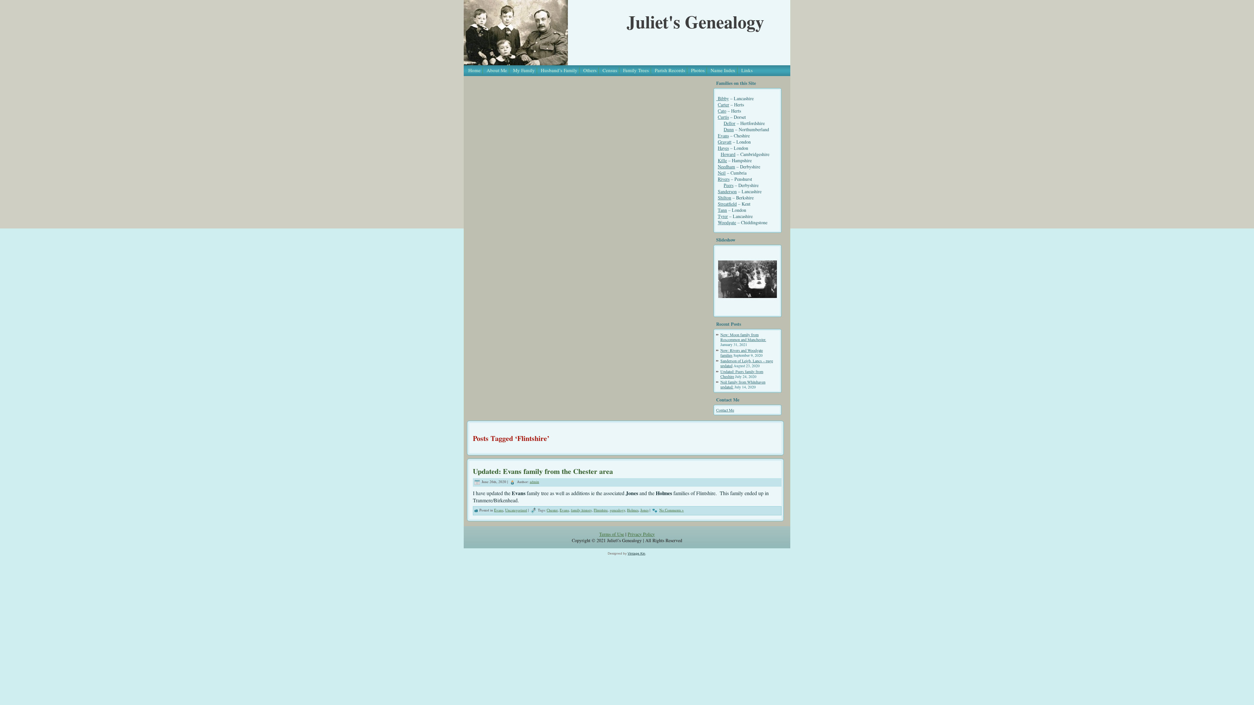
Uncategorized (516, 510)
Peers (728, 185)
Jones (644, 510)
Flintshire (601, 510)
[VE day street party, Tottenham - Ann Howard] (747, 279)
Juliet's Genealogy (695, 21)
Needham (726, 167)
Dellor (729, 123)
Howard (728, 154)
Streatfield (727, 204)
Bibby (722, 98)
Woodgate (727, 222)
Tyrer (723, 216)
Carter (723, 105)
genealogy (617, 510)
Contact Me (725, 410)
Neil (722, 173)
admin (534, 481)
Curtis (723, 117)
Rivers (724, 179)
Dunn (729, 129)
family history (581, 510)
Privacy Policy (641, 534)
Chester (552, 510)
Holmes (632, 510)
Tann (722, 210)
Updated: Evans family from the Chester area (543, 471)
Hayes (723, 148)
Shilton (724, 198)
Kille (722, 160)
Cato (722, 111)
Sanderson (727, 191)
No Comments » (671, 510)
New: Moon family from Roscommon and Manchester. (743, 337)
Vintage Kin (636, 553)
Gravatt (725, 142)
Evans (723, 136)
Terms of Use (611, 534)
